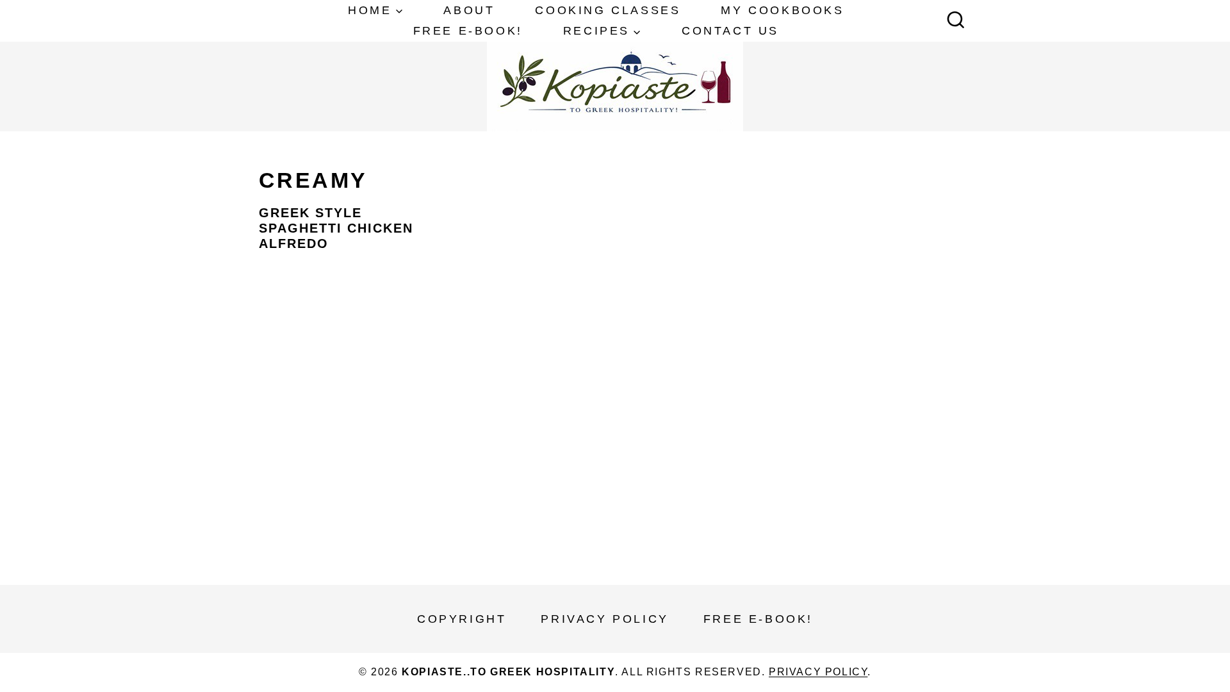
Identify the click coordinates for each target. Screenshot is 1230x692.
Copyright (461, 619)
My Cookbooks (782, 10)
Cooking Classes (607, 10)
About (469, 10)
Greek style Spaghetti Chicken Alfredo (336, 228)
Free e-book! (468, 30)
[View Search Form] (956, 21)
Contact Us (730, 30)
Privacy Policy (604, 619)
